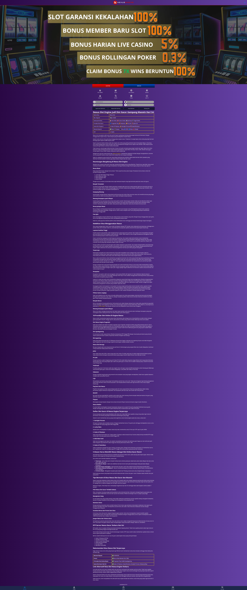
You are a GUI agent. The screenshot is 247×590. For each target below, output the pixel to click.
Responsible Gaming (115, 108)
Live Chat (222, 589)
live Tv (146, 98)
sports (147, 92)
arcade (100, 98)
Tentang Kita (146, 108)
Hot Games (100, 92)
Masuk (139, 86)
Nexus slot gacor (117, 153)
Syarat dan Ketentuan (100, 108)
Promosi (172, 589)
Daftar (108, 86)
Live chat (98, 105)
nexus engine (102, 306)
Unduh (74, 589)
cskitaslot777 (130, 102)
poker (115, 98)
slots (115, 92)
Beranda (24, 589)
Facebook (129, 105)
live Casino (131, 92)
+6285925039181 (99, 102)
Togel (131, 98)
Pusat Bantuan (131, 108)
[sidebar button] (244, 2)
